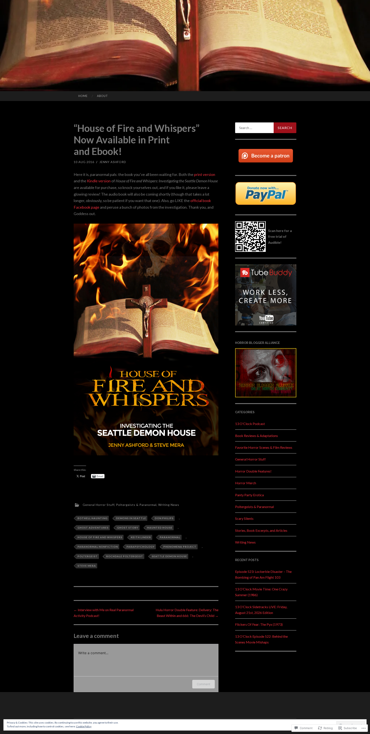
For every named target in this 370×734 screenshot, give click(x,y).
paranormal (170, 537)
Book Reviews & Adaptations (256, 436)
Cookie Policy (83, 726)
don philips (164, 518)
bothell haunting (92, 518)
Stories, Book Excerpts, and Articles (261, 530)
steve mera (87, 565)
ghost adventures (93, 527)
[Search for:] (265, 127)
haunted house (159, 527)
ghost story (127, 527)
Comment (203, 684)
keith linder (141, 537)
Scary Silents (244, 518)
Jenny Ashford (112, 162)
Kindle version (99, 180)
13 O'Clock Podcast (250, 424)
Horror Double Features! (253, 471)
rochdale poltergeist (124, 556)
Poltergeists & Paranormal (136, 505)
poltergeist (88, 556)
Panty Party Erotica (249, 495)
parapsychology (141, 546)
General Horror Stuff (98, 505)
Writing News (168, 505)
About (102, 96)
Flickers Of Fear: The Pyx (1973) (259, 624)
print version (204, 174)
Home (83, 96)
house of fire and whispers (100, 537)
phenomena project (179, 546)
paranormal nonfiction (98, 546)
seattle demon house (169, 556)
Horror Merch (245, 483)
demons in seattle (131, 518)
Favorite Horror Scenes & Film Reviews (263, 447)
